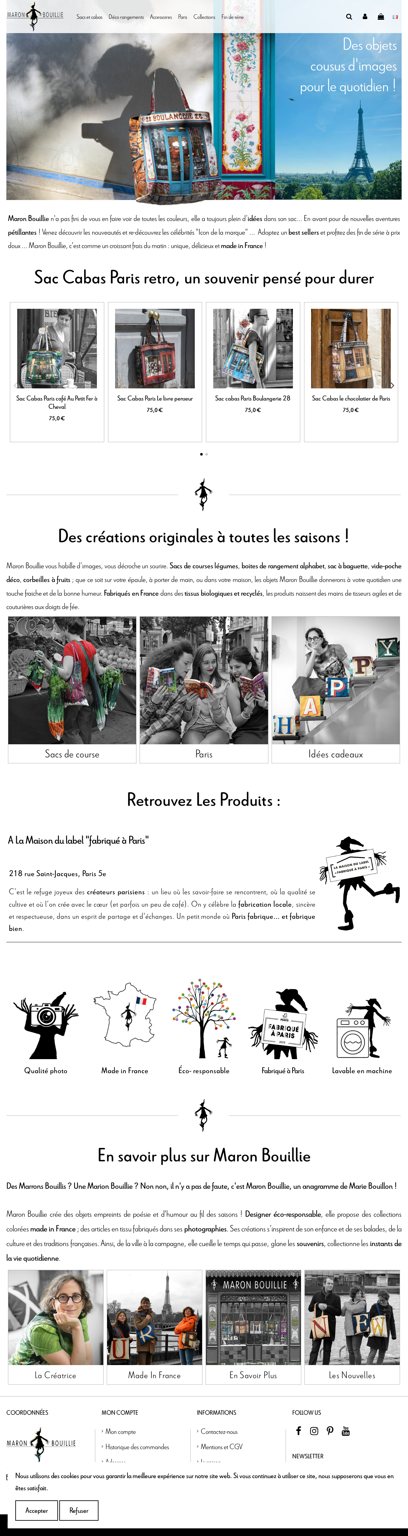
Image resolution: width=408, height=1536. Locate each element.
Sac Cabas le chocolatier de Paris (351, 398)
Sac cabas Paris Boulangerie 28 (253, 398)
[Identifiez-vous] (365, 17)
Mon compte (121, 1431)
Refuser (78, 1510)
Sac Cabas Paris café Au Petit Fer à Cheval (57, 403)
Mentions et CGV (222, 1446)
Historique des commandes (137, 1446)
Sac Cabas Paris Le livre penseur (155, 398)
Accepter (37, 1510)
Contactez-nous (219, 1431)
